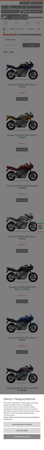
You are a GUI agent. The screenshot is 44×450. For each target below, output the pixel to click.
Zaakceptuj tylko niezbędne (22, 424)
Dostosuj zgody (22, 430)
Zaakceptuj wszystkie (22, 437)
